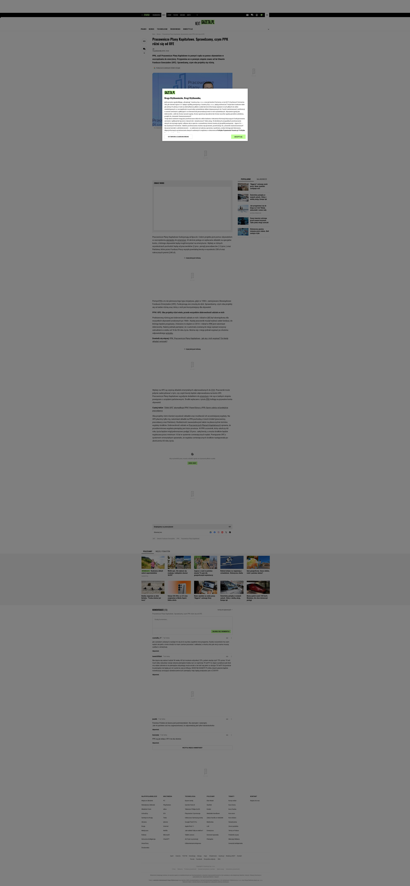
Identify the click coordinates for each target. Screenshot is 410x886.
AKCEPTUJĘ (238, 137)
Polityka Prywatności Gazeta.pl (227, 130)
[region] (205, 115)
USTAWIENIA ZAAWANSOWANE (178, 137)
